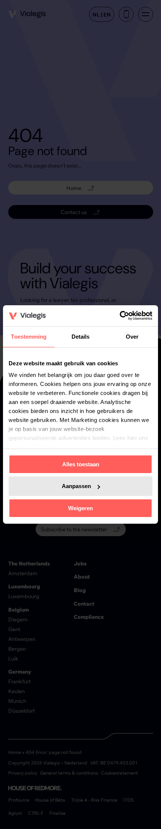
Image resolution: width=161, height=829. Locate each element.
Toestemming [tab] (28, 336)
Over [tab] (132, 336)
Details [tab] (81, 336)
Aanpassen (76, 486)
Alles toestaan (80, 464)
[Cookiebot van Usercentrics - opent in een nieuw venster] (119, 316)
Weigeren (80, 508)
